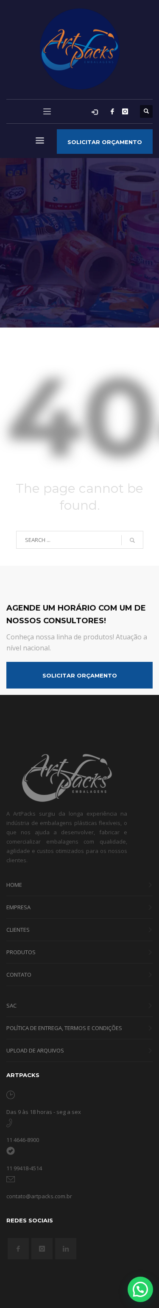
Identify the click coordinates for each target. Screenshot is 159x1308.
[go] (132, 540)
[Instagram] (125, 111)
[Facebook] (112, 111)
